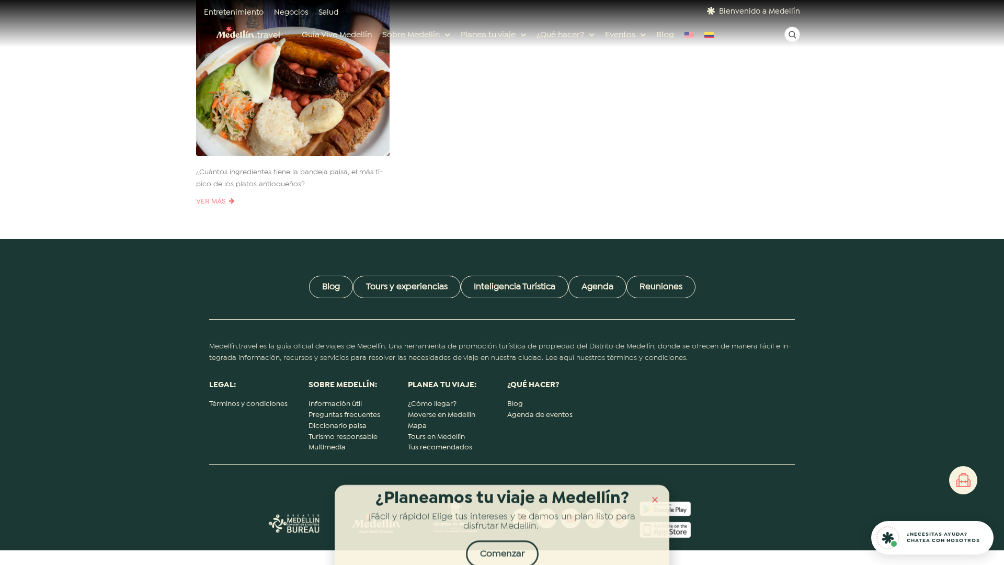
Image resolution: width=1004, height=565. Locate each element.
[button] (655, 491)
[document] (502, 282)
